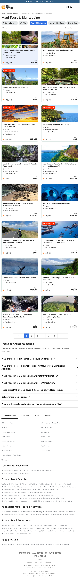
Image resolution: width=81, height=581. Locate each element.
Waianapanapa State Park (52, 525)
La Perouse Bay (68, 531)
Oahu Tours (24, 553)
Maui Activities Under (37, 498)
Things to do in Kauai (62, 544)
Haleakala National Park (65, 528)
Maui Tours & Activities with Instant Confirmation (54, 484)
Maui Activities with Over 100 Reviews (13, 492)
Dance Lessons (46, 437)
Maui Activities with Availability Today (13, 470)
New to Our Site (66, 501)
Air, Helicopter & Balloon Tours (51, 423)
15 (54, 336)
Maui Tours (37, 553)
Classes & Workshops (8, 432)
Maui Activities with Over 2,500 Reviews (14, 498)
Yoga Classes (45, 450)
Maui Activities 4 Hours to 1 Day (48, 489)
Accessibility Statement (48, 565)
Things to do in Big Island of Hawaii (42, 544)
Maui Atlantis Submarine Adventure (56, 203)
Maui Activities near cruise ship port (37, 514)
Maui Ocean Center (7, 534)
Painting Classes (46, 441)
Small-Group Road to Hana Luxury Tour (58, 124)
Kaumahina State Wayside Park (11, 528)
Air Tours (4, 427)
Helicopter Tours (46, 427)
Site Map (30, 576)
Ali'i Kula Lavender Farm (23, 534)
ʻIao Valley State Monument (52, 531)
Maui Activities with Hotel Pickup (11, 487)
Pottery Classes (6, 446)
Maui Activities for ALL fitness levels (62, 514)
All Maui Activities (7, 423)
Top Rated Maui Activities (9, 484)
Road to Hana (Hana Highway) (11, 525)
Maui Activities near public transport (12, 514)
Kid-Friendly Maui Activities (28, 484)
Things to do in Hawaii (12, 13)
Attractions (24, 416)
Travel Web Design (40, 576)
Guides (37, 416)
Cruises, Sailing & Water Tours (11, 455)
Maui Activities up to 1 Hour (10, 489)
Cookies (50, 568)
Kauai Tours (40, 556)
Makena (30, 531)
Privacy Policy (31, 568)
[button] (39, 358)
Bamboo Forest (28, 528)
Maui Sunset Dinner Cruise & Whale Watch (19, 278)
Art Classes (45, 432)
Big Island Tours (53, 553)
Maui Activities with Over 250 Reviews (40, 492)
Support (29, 562)
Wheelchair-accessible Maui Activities (13, 512)
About (36, 562)
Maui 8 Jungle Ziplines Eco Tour (15, 87)
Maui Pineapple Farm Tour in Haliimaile (58, 50)
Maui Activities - (55, 498)
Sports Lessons (46, 446)
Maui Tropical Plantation (19, 531)
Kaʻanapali (38, 531)
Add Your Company (46, 562)
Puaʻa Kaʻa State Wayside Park (32, 525)
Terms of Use (42, 568)
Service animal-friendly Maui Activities (39, 512)
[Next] (62, 335)
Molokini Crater (39, 528)
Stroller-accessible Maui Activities (64, 512)
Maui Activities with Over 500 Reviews (13, 495)
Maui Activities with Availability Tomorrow (40, 470)
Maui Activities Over (29, 501)
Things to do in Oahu (8, 544)
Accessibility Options (32, 565)
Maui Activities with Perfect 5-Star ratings (62, 487)
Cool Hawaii (44, 571)
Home (3, 13)
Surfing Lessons (6, 450)
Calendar (47, 416)
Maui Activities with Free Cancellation (36, 487)
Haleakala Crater (51, 528)
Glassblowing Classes (8, 441)
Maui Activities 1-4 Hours (28, 489)
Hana (64, 525)
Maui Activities (36, 13)
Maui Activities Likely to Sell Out (49, 501)
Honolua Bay (5, 531)
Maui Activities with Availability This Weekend (15, 473)
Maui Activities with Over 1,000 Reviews (40, 495)
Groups (40, 560)
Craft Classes (5, 437)
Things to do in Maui (25, 13)
